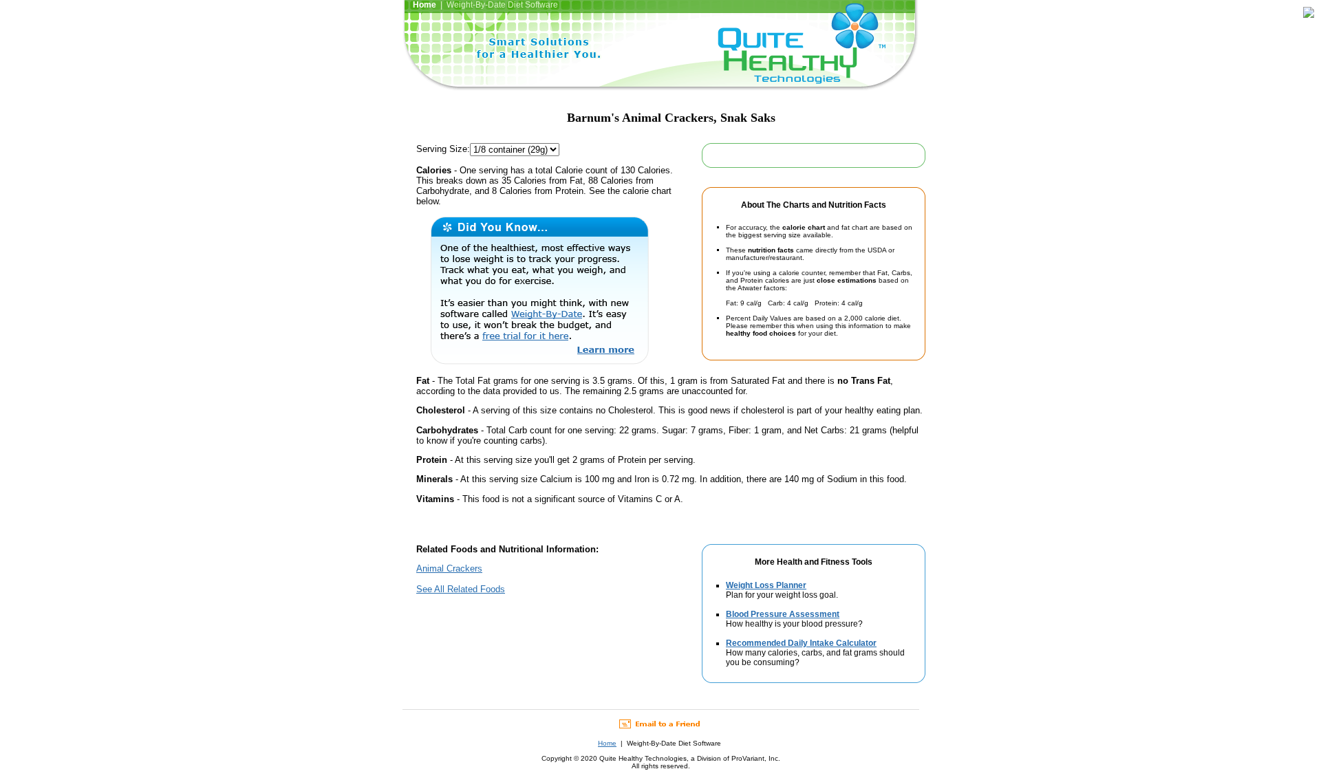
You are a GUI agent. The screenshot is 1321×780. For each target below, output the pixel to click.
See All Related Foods (460, 589)
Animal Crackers (449, 568)
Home (607, 743)
